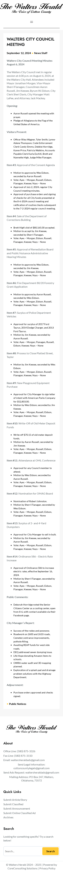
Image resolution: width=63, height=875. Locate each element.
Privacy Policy (47, 868)
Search (50, 851)
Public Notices (17, 703)
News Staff (40, 53)
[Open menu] (32, 22)
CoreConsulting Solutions (22, 868)
